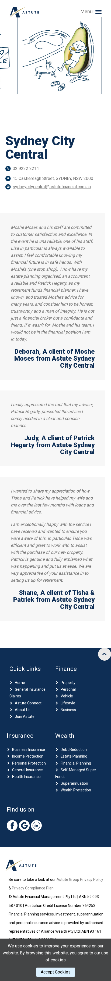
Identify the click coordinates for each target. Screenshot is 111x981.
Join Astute (24, 716)
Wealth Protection (76, 790)
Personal (68, 689)
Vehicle (67, 696)
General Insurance (27, 770)
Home (20, 682)
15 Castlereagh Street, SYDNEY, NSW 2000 (53, 178)
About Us (22, 710)
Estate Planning (74, 756)
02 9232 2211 (26, 168)
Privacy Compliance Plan (33, 888)
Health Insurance (26, 776)
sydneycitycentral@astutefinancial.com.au (52, 186)
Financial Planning (76, 763)
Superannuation (74, 783)
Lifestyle (68, 703)
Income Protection (27, 756)
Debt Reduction (74, 749)
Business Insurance (28, 749)
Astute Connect (28, 703)
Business (68, 710)
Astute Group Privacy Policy (80, 879)
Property (68, 682)
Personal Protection (29, 763)
